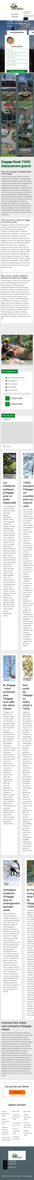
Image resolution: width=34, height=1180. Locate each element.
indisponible (14, 14)
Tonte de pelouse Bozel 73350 (6, 1114)
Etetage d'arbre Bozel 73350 (5, 1122)
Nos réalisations (17, 33)
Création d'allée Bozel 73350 (27, 1117)
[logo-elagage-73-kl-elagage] (17, 6)
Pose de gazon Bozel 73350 (17, 1124)
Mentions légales (27, 1176)
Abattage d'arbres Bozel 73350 (28, 1133)
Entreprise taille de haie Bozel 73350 (27, 1125)
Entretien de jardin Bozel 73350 (16, 1117)
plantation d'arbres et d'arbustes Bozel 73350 (5, 1131)
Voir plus (17, 1092)
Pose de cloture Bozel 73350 (16, 1131)
